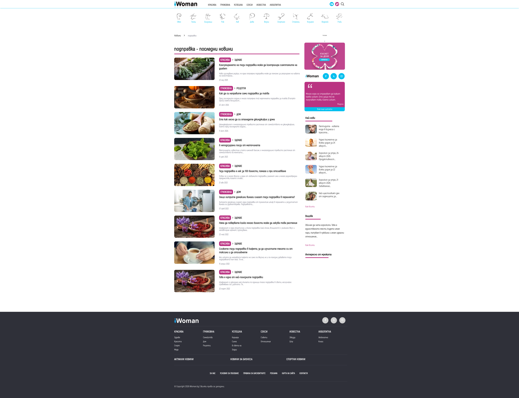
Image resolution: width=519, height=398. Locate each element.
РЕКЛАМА (273, 373)
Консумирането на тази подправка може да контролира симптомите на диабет (258, 66)
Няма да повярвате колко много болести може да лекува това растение (258, 223)
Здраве (177, 337)
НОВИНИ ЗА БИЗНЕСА (241, 359)
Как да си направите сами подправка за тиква (244, 93)
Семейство (208, 337)
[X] (334, 76)
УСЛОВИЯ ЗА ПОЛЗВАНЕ (229, 373)
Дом (204, 341)
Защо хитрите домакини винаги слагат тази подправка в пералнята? (257, 197)
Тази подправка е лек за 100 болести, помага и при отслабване (252, 171)
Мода (176, 349)
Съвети (264, 337)
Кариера (235, 337)
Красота (178, 341)
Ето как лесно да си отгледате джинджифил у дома (247, 119)
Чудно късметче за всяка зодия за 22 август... (328, 169)
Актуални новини (184, 359)
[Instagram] (341, 76)
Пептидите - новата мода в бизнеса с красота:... (329, 129)
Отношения (266, 341)
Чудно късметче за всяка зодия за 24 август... (328, 143)
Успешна (238, 4)
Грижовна (225, 4)
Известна (261, 4)
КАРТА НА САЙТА (288, 373)
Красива (212, 4)
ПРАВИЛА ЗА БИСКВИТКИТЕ (254, 373)
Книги (320, 341)
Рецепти (207, 345)
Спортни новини (295, 359)
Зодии (234, 349)
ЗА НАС (212, 373)
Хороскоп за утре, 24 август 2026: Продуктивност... (328, 156)
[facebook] (326, 76)
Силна (234, 341)
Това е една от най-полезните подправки (241, 277)
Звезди (292, 337)
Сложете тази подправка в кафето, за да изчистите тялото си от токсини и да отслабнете (255, 250)
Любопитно (323, 337)
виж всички (310, 206)
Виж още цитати (324, 109)
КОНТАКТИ (304, 373)
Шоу (291, 341)
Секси (250, 4)
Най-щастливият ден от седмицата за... (329, 195)
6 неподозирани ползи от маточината (239, 145)
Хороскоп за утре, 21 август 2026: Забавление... (328, 183)
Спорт (177, 345)
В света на (236, 345)
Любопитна (275, 4)
